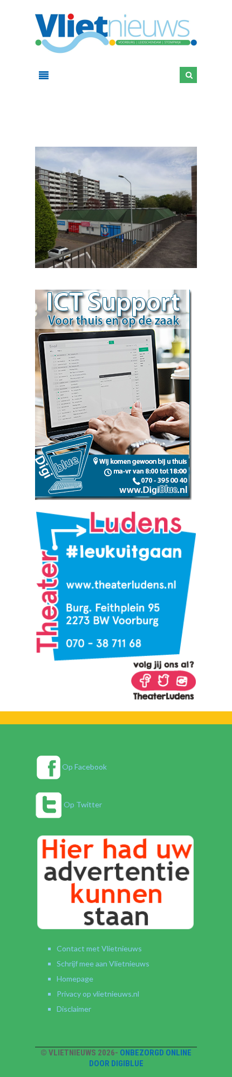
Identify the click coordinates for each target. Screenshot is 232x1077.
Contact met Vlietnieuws (99, 948)
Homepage (75, 978)
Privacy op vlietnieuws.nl (98, 993)
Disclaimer (74, 1008)
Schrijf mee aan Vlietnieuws (103, 963)
